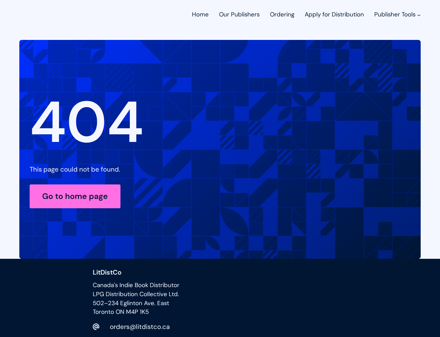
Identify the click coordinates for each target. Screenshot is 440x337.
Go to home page (75, 196)
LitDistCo (107, 272)
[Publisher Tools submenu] (419, 14)
